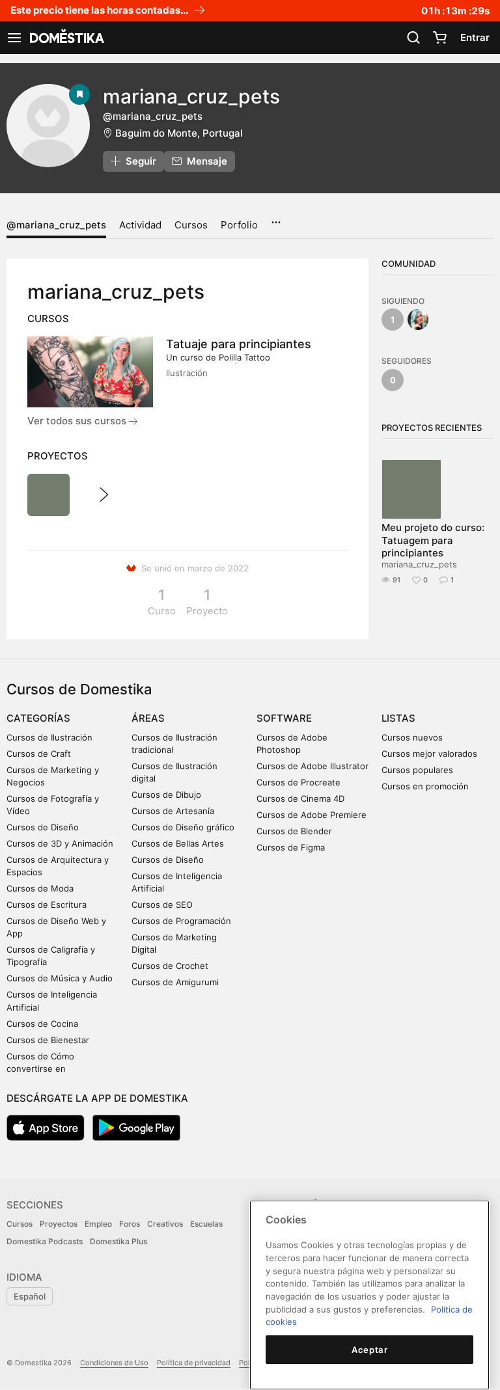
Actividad (140, 225)
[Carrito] (439, 37)
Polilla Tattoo (244, 357)
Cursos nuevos (412, 737)
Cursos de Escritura (47, 904)
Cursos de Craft (39, 753)
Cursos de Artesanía (173, 811)
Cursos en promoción (425, 786)
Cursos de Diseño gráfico (183, 827)
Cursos (191, 225)
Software (284, 718)
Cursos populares (417, 770)
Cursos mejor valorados (429, 753)
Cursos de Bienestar (48, 1040)
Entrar (475, 37)
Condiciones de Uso (114, 1362)
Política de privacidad (193, 1362)
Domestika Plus (118, 1241)
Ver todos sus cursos (78, 421)
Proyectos (58, 1224)
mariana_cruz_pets (419, 564)
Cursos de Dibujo (166, 794)
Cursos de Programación (181, 921)
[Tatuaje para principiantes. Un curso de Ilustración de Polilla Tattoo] (90, 371)
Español (30, 1296)
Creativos (165, 1224)
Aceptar (370, 1349)
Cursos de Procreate (298, 782)
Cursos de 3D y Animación (60, 843)
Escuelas (206, 1224)
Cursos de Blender (294, 831)
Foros (129, 1224)
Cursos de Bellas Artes (178, 843)
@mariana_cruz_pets (56, 225)
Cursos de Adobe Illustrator (312, 766)
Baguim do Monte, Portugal (179, 133)
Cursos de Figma (291, 847)
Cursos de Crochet (170, 966)
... (276, 218)
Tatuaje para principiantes (238, 344)
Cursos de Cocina (42, 1023)
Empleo (98, 1224)
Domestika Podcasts (45, 1241)
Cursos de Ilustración (49, 737)
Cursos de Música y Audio (60, 978)
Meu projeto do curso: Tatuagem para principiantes (433, 540)
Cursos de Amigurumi (175, 982)
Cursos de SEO (162, 904)
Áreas (148, 718)
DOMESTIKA (65, 37)
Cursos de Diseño (43, 827)
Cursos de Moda (40, 888)
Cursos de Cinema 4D (300, 798)
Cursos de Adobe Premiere (312, 815)
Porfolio (239, 225)
